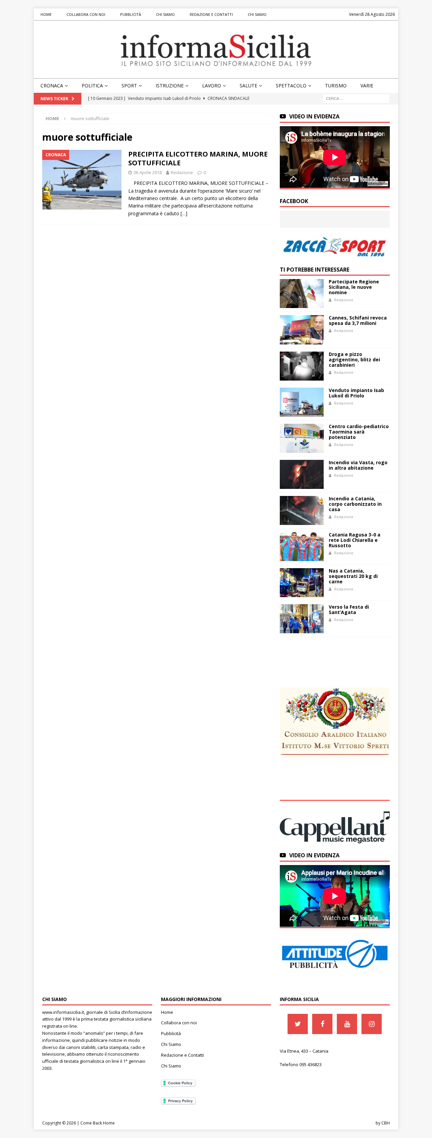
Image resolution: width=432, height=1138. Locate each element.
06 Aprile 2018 (148, 172)
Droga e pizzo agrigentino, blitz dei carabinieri (354, 359)
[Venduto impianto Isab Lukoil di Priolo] (302, 402)
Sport (129, 85)
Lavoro (211, 85)
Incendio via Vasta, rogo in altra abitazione (358, 465)
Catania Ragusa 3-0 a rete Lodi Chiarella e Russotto (354, 540)
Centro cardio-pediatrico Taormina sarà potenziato (359, 431)
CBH (385, 1123)
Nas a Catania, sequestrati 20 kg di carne (353, 576)
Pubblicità (130, 14)
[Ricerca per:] (356, 98)
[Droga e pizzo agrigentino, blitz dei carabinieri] (302, 366)
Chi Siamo (165, 14)
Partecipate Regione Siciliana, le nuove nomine (354, 287)
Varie (366, 85)
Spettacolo (291, 85)
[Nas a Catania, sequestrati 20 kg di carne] (302, 582)
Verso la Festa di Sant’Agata (349, 609)
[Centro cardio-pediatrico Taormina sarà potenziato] (302, 438)
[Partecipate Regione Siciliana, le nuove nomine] (302, 293)
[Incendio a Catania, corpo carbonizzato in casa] (302, 510)
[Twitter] (298, 1024)
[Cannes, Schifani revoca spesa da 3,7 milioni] (302, 329)
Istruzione (170, 85)
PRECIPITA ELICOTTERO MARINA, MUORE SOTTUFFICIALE (198, 158)
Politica (92, 85)
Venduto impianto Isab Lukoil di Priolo (356, 393)
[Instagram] (371, 1024)
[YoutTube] (347, 1024)
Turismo (336, 85)
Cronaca (51, 85)
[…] (184, 213)
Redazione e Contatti (211, 14)
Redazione (182, 172)
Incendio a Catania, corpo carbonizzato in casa (355, 503)
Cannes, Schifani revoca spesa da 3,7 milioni (358, 320)
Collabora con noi (85, 14)
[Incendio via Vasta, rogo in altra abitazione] (302, 474)
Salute (248, 85)
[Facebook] (322, 1024)
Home (46, 14)
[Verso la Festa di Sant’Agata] (302, 618)
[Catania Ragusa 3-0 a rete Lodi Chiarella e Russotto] (302, 546)
